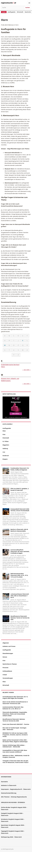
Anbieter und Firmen (9, 646)
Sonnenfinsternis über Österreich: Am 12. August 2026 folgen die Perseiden (15, 697)
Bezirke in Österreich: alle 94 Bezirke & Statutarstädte (19, 530)
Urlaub (5, 674)
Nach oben (27, 369)
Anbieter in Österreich (8, 785)
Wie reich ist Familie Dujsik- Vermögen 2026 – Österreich (14, 728)
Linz (4, 452)
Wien (4, 431)
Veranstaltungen (8, 678)
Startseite (4, 781)
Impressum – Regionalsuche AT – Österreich (16, 789)
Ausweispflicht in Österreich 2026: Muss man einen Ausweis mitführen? (15, 751)
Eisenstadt (6, 438)
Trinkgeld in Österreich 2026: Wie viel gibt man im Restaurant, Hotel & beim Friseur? (16, 761)
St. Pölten (6, 441)
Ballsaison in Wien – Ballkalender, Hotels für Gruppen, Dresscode (16, 756)
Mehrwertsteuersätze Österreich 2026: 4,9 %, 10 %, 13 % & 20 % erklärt (19, 575)
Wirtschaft (20, 12)
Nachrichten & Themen (10, 664)
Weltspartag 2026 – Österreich (11, 837)
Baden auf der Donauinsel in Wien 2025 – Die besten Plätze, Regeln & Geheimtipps (15, 740)
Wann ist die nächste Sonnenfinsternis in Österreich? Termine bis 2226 (15, 702)
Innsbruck (6, 455)
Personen (5, 667)
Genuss (5, 657)
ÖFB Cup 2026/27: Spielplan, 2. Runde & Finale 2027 (19, 489)
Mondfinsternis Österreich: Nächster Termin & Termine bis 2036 (19, 617)
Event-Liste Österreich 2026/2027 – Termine (16, 724)
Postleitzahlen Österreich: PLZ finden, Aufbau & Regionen (19, 469)
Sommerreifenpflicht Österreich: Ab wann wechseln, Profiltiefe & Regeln (19, 551)
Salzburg (5, 448)
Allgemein (6, 643)
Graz (4, 434)
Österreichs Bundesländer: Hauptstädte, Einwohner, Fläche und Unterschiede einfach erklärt (15, 713)
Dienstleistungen (8, 653)
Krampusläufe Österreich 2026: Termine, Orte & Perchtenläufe (19, 510)
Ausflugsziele (11, 12)
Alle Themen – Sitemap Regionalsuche (14, 797)
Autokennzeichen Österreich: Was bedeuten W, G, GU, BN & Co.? (13, 708)
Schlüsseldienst (7, 671)
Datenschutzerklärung (8, 793)
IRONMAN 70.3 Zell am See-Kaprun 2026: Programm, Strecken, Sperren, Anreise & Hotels (15, 734)
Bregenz (5, 459)
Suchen (27, 7)
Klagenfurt (6, 445)
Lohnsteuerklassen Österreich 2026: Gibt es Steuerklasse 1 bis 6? (19, 595)
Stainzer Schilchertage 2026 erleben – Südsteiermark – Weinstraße (14, 746)
